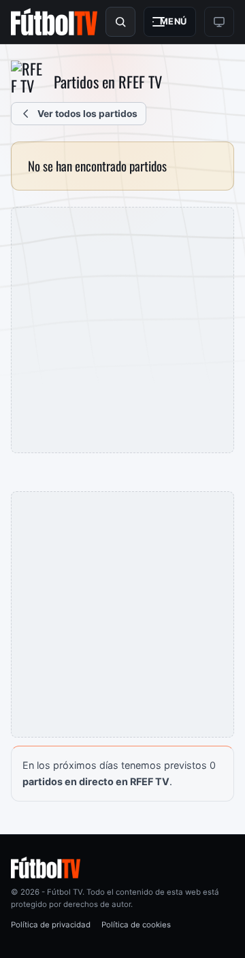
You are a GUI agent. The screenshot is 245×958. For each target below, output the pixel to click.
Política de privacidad (51, 924)
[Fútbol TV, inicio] (54, 21)
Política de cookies (136, 924)
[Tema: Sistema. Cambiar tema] (219, 22)
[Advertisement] (122, 330)
